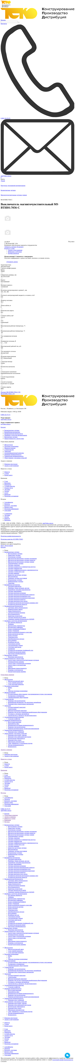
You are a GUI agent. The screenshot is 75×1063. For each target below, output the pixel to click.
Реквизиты (7, 484)
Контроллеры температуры (16, 625)
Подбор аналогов (13, 253)
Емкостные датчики (14, 555)
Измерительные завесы (15, 609)
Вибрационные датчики (15, 581)
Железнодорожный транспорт (17, 710)
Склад (6, 493)
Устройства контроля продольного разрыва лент (23, 603)
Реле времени (12, 640)
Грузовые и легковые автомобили (18, 714)
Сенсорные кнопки (14, 644)
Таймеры (11, 624)
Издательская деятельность (16, 738)
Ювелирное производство (16, 741)
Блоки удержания (13, 630)
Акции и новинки (6, 749)
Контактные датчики (10, 437)
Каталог (3, 20)
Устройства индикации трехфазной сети (20, 650)
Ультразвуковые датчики (15, 563)
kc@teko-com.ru (5, 424)
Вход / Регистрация (7, 545)
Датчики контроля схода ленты (17, 601)
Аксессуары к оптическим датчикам (19, 663)
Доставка (7, 489)
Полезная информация (11, 509)
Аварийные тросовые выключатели (19, 589)
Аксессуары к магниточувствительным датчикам (23, 660)
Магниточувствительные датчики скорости (21, 560)
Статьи (6, 473)
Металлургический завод (16, 681)
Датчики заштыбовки (14, 591)
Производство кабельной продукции (19, 737)
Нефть (10, 687)
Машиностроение (9, 448)
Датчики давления (14, 565)
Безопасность (12, 746)
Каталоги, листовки (10, 505)
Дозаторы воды (13, 637)
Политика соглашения (11, 496)
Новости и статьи (6, 759)
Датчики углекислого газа (16, 571)
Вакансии (7, 494)
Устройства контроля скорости (17, 604)
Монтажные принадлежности (17, 668)
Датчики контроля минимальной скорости (21, 594)
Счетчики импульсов (14, 647)
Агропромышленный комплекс (14, 453)
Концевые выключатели (15, 657)
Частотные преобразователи (17, 653)
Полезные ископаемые (11, 446)
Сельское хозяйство (14, 719)
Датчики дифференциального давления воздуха (23, 570)
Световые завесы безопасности (18, 607)
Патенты (7, 504)
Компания (4, 770)
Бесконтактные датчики (11, 430)
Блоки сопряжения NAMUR (17, 629)
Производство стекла (14, 740)
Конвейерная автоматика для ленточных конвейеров (24, 702)
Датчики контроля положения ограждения (21, 598)
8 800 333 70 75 (5, 414)
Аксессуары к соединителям (17, 665)
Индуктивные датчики (15, 553)
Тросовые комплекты (14, 586)
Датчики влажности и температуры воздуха (21, 567)
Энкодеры (11, 583)
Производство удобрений (16, 732)
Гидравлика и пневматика (16, 696)
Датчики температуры (15, 568)
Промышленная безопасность (13, 433)
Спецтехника (12, 709)
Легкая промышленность (16, 745)
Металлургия (8, 445)
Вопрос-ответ (8, 507)
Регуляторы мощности (15, 622)
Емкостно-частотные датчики (17, 575)
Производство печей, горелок (17, 735)
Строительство (9, 449)
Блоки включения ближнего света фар (20, 632)
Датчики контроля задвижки (17, 593)
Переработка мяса (13, 723)
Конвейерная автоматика (12, 432)
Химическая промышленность (13, 456)
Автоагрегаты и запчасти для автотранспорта (22, 715)
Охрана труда (8, 488)
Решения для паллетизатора (16, 701)
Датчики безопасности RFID (17, 617)
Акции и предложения (15, 250)
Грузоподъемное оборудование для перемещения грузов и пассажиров (30, 694)
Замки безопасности (14, 611)
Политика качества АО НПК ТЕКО (12, 539)
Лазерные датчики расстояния (17, 578)
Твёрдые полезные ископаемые (18, 691)
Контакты (7, 483)
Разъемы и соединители (15, 670)
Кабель (10, 666)
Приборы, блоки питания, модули (18, 588)
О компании (8, 513)
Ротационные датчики (15, 580)
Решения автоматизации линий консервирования (23, 728)
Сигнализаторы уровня (15, 645)
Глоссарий (7, 510)
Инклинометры (13, 576)
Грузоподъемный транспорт (17, 707)
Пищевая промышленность (12, 454)
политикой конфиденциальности (62, 1060)
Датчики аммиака (13, 573)
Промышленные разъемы (16, 662)
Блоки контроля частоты (15, 634)
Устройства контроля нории (16, 652)
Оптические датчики (14, 557)
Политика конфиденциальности (11, 536)
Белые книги (8, 475)
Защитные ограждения (15, 616)
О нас (6, 481)
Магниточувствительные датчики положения (22, 558)
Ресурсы (3, 793)
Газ (9, 689)
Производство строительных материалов (21, 704)
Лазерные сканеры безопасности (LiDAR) (21, 619)
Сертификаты (8, 502)
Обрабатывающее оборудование (18, 697)
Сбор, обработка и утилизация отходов (20, 743)
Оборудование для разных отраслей (15, 458)
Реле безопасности (14, 614)
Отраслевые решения (7, 674)
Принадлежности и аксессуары (14, 438)
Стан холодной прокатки (16, 684)
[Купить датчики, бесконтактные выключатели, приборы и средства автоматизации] (37, 18)
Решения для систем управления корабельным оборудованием (27, 712)
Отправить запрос (12, 262)
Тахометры (11, 648)
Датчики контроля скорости (16, 599)
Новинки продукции (10, 464)
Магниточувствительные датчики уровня (21, 562)
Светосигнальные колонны (16, 612)
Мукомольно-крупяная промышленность (21, 725)
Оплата (6, 491)
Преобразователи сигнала (16, 639)
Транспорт (7, 451)
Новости (7, 472)
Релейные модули (13, 642)
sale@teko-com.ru (6, 419)
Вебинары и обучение (15, 252)
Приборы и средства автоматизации (15, 435)
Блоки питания (12, 635)
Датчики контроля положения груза (19, 596)
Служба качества (9, 486)
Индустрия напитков (14, 722)
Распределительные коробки (17, 671)
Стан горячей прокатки (15, 682)
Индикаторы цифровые (15, 627)
